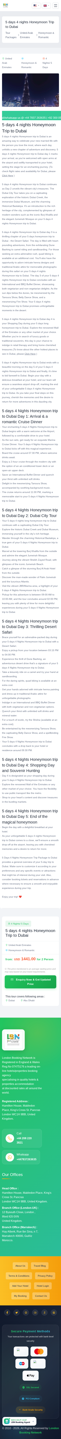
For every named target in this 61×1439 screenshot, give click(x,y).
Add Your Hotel (20, 1285)
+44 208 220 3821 (24, 1140)
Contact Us (41, 1296)
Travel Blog (40, 1265)
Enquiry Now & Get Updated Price (33, 981)
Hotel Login (43, 1285)
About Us (20, 1265)
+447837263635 (26, 1159)
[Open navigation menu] (56, 6)
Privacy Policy (45, 1275)
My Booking (20, 1296)
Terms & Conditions (18, 1275)
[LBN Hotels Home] (5, 6)
